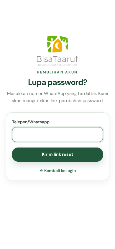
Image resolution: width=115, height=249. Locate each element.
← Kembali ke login (58, 170)
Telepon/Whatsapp (31, 122)
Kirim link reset (57, 154)
